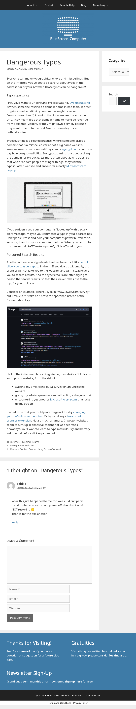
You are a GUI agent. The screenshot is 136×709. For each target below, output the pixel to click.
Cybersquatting (79, 103)
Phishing (26, 441)
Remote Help (67, 5)
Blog (83, 5)
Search (113, 94)
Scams (35, 441)
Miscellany (99, 5)
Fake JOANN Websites (22, 445)
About (30, 5)
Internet (14, 441)
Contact (48, 5)
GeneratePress (92, 695)
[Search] (124, 101)
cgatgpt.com (70, 149)
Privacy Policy (80, 703)
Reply (15, 522)
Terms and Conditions (59, 703)
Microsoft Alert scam (63, 399)
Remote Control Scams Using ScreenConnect (35, 449)
